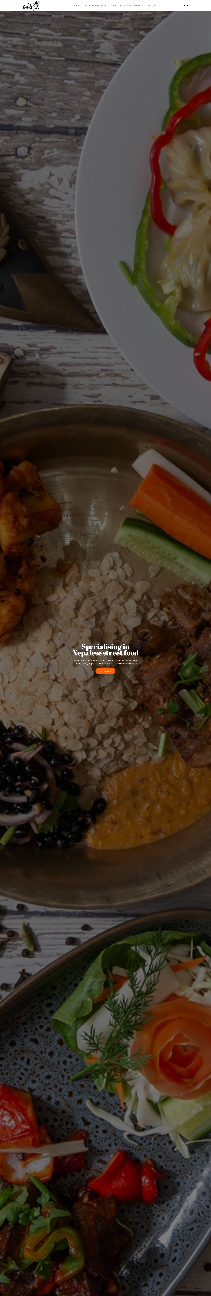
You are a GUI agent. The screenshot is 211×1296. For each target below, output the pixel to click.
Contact (151, 5)
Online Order (139, 5)
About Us (85, 5)
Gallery (95, 5)
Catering (112, 5)
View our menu (105, 671)
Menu (103, 5)
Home (76, 5)
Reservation (125, 5)
